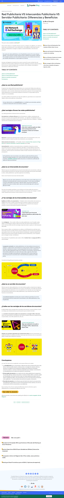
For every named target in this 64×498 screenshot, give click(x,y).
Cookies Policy (19, 492)
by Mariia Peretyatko (48, 21)
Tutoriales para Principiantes (28, 322)
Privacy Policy (4, 492)
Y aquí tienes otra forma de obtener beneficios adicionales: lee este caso (31, 214)
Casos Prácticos (25, 211)
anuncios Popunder (20, 143)
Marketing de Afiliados (25, 402)
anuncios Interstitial (10, 143)
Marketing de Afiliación (7, 11)
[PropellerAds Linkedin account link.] (35, 473)
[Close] (62, 496)
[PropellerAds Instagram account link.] (31, 473)
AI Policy (13, 492)
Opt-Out (24, 492)
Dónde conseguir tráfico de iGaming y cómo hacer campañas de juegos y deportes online (51, 65)
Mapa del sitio (17, 493)
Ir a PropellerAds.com (48, 1)
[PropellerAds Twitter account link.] (26, 473)
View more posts (15, 438)
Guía (14, 402)
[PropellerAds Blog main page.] (33, 5)
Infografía (18, 402)
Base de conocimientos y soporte (8, 493)
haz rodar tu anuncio (10, 392)
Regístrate (56, 1)
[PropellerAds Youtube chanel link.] (33, 473)
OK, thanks (49, 496)
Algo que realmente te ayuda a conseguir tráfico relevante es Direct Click (30, 325)
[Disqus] (22, 419)
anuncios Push (29, 141)
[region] (32, 496)
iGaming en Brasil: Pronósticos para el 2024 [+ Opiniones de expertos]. (21, 462)
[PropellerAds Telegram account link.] (37, 473)
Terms (9, 492)
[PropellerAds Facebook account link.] (28, 473)
